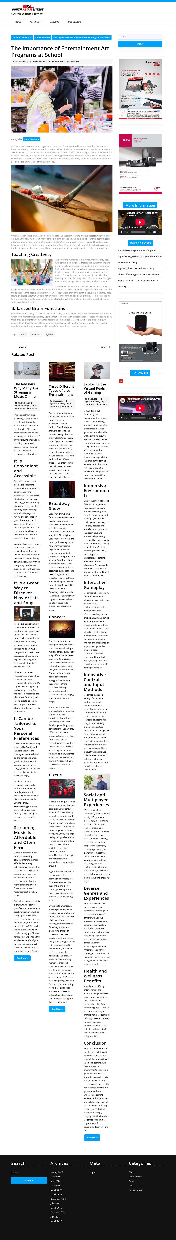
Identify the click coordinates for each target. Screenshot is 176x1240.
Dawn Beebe (38, 61)
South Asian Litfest (27, 14)
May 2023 (55, 1185)
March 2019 (56, 1207)
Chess (131, 1172)
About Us (54, 22)
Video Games (36, 22)
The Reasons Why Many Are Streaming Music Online (26, 390)
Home (18, 22)
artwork (23, 334)
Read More (24, 959)
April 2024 (55, 1181)
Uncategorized (135, 1190)
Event (131, 1181)
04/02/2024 (93, 399)
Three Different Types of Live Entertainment (61, 390)
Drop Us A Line (74, 22)
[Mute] (154, 232)
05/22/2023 (58, 401)
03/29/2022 (23, 403)
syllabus (50, 334)
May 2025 (55, 1176)
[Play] (121, 232)
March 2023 (56, 1190)
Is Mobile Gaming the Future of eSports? (137, 250)
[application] (140, 222)
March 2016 (56, 1221)
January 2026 (56, 1172)
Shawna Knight (23, 405)
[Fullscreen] (158, 232)
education (36, 334)
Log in (92, 1172)
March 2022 (56, 1194)
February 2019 (57, 1212)
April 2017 (55, 1216)
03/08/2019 (21, 61)
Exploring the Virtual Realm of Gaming (95, 388)
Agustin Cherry (57, 403)
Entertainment (42, 37)
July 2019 (54, 1203)
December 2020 (58, 1199)
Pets (131, 1185)
